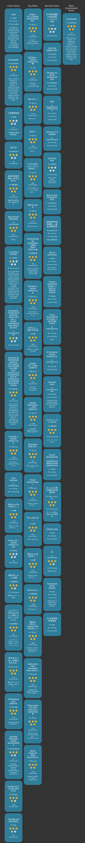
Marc (53, 258)
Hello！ (32, 131)
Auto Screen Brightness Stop (52, 197)
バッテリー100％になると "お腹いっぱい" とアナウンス (13, 615)
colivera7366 (13, 224)
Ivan (14, 825)
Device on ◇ (32, 590)
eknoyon (53, 203)
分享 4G (13, 147)
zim (53, 533)
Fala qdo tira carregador (13, 820)
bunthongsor (13, 485)
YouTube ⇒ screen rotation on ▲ (13, 439)
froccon (15, 794)
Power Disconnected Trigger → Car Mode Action (52, 319)
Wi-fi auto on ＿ (33, 519)
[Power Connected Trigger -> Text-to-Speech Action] (52, 287)
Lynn (53, 624)
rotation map (52, 529)
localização (13, 60)
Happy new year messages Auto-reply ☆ (33, 667)
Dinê (14, 18)
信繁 (14, 510)
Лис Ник (14, 707)
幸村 (34, 333)
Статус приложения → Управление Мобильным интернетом (52, 460)
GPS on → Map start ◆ (32, 329)
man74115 (53, 230)
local (13, 14)
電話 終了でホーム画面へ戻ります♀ (13, 660)
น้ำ (52, 552)
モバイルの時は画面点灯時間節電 (52, 490)
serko (53, 469)
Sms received (13, 479)
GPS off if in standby (52, 133)
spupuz (14, 550)
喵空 (14, 117)
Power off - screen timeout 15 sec (13, 543)
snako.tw (14, 151)
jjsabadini (53, 83)
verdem (14, 258)
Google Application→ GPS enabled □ (33, 406)
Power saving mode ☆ (33, 482)
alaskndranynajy (52, 329)
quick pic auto (52, 159)
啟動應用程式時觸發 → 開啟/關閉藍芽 (52, 224)
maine (53, 296)
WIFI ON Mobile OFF (52, 49)
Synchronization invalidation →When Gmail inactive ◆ (33, 244)
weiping (53, 54)
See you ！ (33, 99)
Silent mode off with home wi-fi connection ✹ (32, 709)
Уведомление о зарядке (13, 701)
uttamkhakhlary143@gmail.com (52, 108)
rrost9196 (14, 63)
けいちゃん (15, 666)
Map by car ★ (33, 206)
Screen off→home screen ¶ (33, 365)
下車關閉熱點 (13, 113)
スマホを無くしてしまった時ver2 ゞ (33, 166)
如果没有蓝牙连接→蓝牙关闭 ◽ (13, 178)
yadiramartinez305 (13, 333)
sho (53, 25)
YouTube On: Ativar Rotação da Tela (52, 76)
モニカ (34, 24)
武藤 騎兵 (14, 184)
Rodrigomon (14, 748)
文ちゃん (15, 446)
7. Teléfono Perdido (13, 253)
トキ (34, 67)
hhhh (52, 101)
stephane (14, 389)
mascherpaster (52, 139)
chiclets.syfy (52, 557)
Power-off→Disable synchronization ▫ (33, 17)
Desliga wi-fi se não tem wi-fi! (13, 788)
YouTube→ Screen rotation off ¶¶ (33, 60)
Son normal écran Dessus (52, 586)
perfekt (53, 164)
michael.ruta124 (52, 362)
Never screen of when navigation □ (32, 754)
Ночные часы (52, 383)
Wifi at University (52, 253)
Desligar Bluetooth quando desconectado (13, 740)
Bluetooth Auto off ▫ (32, 445)
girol (53, 591)
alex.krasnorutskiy (52, 390)
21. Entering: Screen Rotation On (52, 354)
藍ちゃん (34, 371)
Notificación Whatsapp (13, 218)
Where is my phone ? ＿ (13, 505)
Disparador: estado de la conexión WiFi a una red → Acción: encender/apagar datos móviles (13, 319)
